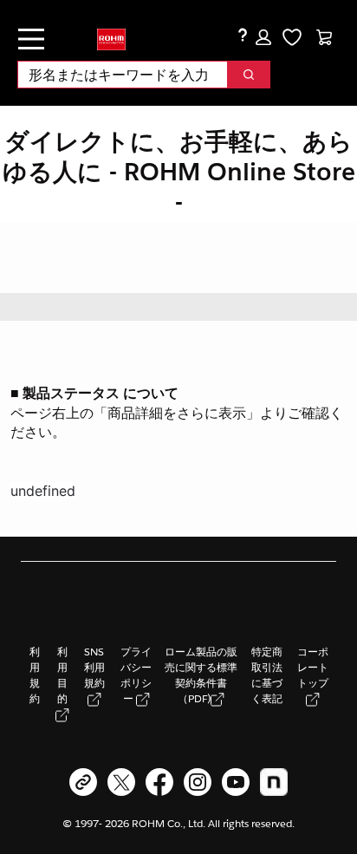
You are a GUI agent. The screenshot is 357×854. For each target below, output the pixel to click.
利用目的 (62, 675)
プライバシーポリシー (136, 675)
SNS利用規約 (94, 667)
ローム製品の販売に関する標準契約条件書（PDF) (201, 675)
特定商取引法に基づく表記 (266, 675)
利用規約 (34, 675)
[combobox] (115, 75)
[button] (263, 37)
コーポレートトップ (312, 667)
